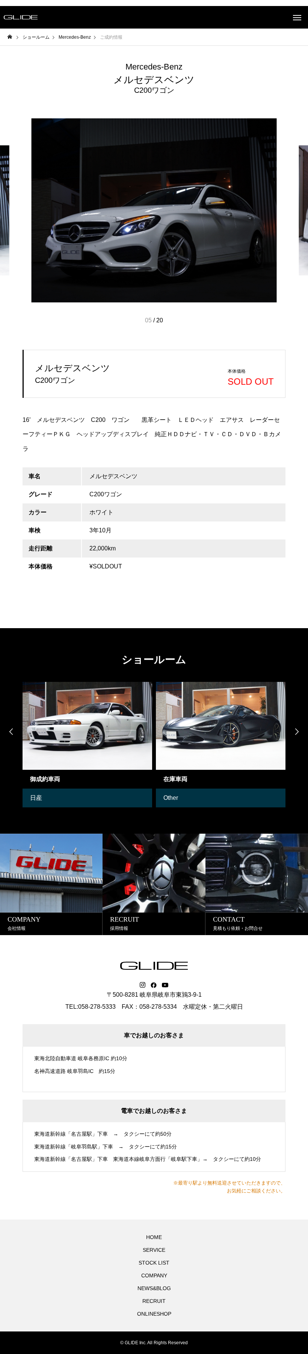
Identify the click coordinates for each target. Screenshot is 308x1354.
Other (170, 798)
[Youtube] (165, 985)
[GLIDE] (20, 17)
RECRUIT (154, 1301)
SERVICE (154, 1250)
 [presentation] (296, 731)
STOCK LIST (154, 1262)
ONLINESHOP (154, 1313)
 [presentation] (11, 731)
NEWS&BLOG (154, 1288)
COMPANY (154, 1275)
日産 (36, 798)
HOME (154, 1237)
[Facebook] (154, 985)
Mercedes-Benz (154, 67)
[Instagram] (142, 985)
